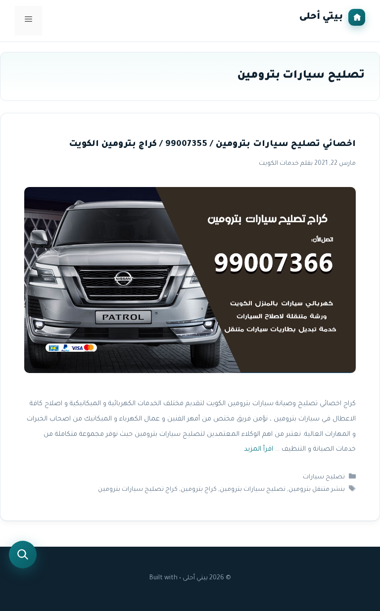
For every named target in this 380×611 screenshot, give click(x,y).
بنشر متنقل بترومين (316, 490)
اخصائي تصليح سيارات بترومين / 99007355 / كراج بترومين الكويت (212, 144)
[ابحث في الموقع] (23, 554)
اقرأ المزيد (258, 450)
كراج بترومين (199, 490)
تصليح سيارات (324, 477)
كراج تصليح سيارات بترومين (138, 490)
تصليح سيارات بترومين (252, 490)
